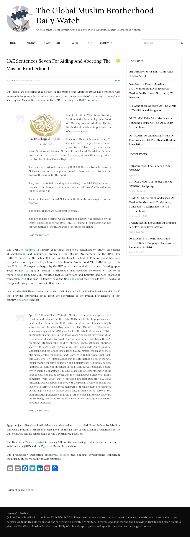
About (31, 43)
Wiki (75, 43)
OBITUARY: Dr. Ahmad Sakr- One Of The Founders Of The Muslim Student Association (152, 140)
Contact (106, 43)
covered (64, 454)
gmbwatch (15, 80)
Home (14, 43)
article (26, 299)
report (96, 100)
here (46, 234)
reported (29, 249)
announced (76, 279)
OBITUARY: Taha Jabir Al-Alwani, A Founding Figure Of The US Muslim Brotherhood (151, 123)
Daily (117, 80)
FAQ (89, 43)
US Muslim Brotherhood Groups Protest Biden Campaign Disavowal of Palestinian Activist (152, 243)
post (20, 274)
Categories (52, 43)
